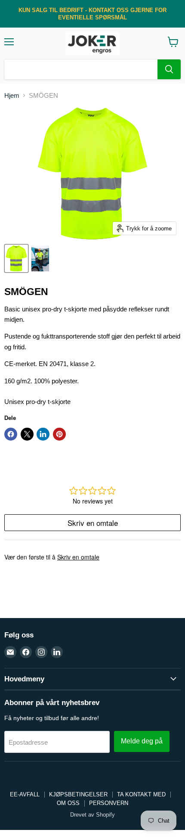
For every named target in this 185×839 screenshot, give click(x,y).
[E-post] (10, 652)
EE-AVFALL (25, 794)
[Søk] (169, 69)
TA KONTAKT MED (141, 794)
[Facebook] (26, 652)
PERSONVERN (108, 803)
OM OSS (68, 803)
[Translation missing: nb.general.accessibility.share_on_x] (27, 434)
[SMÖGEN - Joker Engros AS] (16, 258)
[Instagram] (41, 652)
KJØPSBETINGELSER (78, 794)
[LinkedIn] (57, 652)
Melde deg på (142, 741)
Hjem (11, 95)
